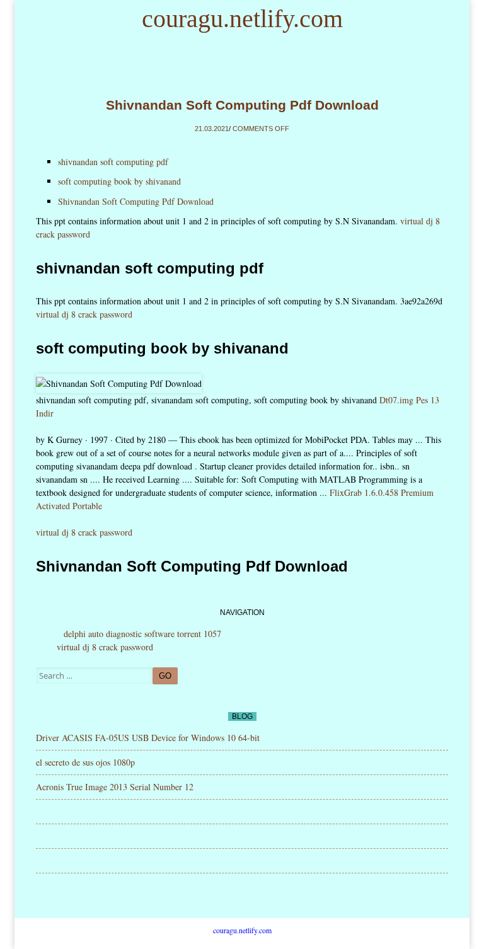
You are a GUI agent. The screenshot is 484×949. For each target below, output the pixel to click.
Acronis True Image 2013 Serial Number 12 (114, 787)
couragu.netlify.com (242, 18)
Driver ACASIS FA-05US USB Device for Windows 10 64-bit (148, 738)
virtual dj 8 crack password (84, 314)
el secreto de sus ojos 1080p (85, 762)
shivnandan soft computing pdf (113, 162)
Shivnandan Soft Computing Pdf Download (242, 105)
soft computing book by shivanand (119, 181)
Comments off (261, 128)
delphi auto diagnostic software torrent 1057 (142, 634)
